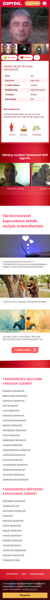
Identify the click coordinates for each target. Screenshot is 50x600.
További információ (29, 589)
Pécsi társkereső (11, 435)
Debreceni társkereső (13, 401)
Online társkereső (12, 525)
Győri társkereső (11, 410)
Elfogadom (25, 595)
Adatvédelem (12, 574)
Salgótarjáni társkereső (14, 440)
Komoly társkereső (12, 535)
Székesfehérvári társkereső (17, 450)
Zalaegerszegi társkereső (15, 479)
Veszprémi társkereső (14, 474)
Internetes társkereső (13, 555)
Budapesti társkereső (13, 391)
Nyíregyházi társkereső (14, 430)
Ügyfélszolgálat (37, 574)
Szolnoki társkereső (13, 460)
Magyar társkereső (12, 530)
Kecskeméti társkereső (14, 420)
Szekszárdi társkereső (14, 455)
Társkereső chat (11, 506)
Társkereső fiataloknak (14, 550)
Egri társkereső (10, 405)
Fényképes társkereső (14, 501)
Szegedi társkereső (12, 445)
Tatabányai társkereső (14, 469)
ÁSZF (24, 574)
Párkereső (8, 516)
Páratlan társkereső (13, 540)
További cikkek (22, 350)
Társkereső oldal (11, 560)
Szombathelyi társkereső (15, 465)
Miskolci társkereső (12, 425)
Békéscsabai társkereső (15, 396)
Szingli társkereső (12, 545)
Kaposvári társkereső (13, 415)
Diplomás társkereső (13, 521)
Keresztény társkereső (14, 511)
